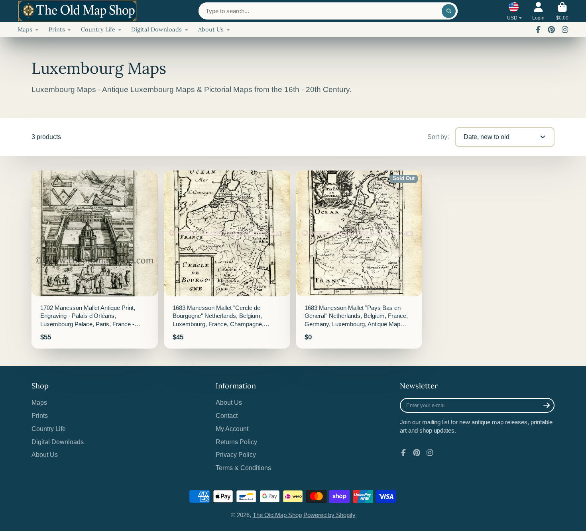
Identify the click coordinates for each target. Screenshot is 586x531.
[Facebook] (538, 29)
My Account (232, 428)
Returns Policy (236, 441)
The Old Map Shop (277, 515)
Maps (25, 29)
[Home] (77, 11)
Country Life (98, 29)
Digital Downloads (156, 29)
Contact (227, 415)
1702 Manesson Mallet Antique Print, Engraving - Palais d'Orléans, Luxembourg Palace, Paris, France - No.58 (94, 259)
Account (538, 11)
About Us (211, 29)
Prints (57, 29)
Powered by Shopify (329, 515)
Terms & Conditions (243, 467)
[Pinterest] (551, 29)
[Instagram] (564, 29)
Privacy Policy (236, 454)
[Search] (449, 11)
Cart (562, 11)
